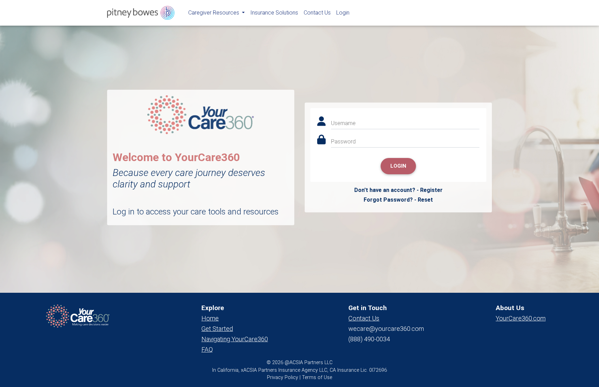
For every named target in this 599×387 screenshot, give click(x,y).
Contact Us (317, 12)
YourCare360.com (521, 318)
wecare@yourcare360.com (386, 328)
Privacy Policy (282, 377)
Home (210, 318)
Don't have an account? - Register (398, 190)
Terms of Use (317, 377)
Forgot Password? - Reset (398, 199)
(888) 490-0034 (369, 339)
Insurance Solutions (274, 12)
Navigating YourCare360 (234, 339)
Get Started (217, 328)
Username (343, 123)
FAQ (207, 349)
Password (343, 141)
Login (342, 12)
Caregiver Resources (214, 12)
